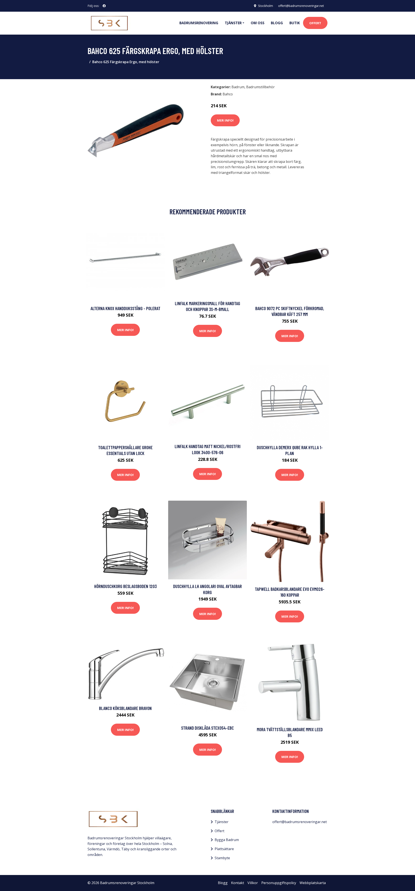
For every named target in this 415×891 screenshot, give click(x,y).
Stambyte (222, 858)
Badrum (237, 87)
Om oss (257, 23)
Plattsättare (224, 848)
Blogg (277, 23)
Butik (294, 23)
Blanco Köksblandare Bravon (125, 708)
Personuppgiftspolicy (278, 882)
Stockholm (265, 6)
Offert (315, 23)
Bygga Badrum (227, 839)
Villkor (252, 882)
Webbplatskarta (313, 882)
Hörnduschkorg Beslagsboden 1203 (125, 586)
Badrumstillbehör (260, 87)
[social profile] (104, 6)
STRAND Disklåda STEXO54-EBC (207, 728)
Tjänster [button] (233, 23)
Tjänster (221, 821)
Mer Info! (225, 120)
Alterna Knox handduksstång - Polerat (125, 308)
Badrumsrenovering (198, 23)
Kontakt (237, 882)
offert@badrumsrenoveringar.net (301, 6)
